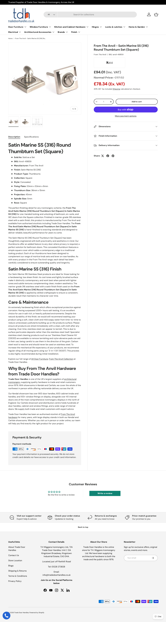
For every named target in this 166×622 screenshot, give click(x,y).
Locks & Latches (113, 27)
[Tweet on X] (102, 155)
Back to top (83, 527)
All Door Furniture (39, 359)
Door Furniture (15, 27)
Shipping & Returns (17, 570)
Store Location (15, 560)
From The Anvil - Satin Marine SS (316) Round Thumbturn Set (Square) (30, 38)
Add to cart (137, 101)
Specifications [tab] (31, 136)
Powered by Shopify (36, 613)
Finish (74, 32)
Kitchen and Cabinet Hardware (69, 27)
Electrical (13, 32)
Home (10, 38)
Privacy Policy (15, 581)
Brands (61, 32)
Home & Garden (137, 27)
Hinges (95, 27)
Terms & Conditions (17, 576)
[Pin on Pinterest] (113, 155)
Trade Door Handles (21, 613)
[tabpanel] (44, 283)
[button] (156, 14)
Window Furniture (39, 27)
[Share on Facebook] (107, 155)
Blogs (10, 565)
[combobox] (90, 14)
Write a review (105, 493)
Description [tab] (14, 136)
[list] (44, 78)
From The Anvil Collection (61, 359)
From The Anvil (100, 54)
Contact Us (13, 555)
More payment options (125, 116)
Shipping (116, 89)
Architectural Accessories (37, 32)
